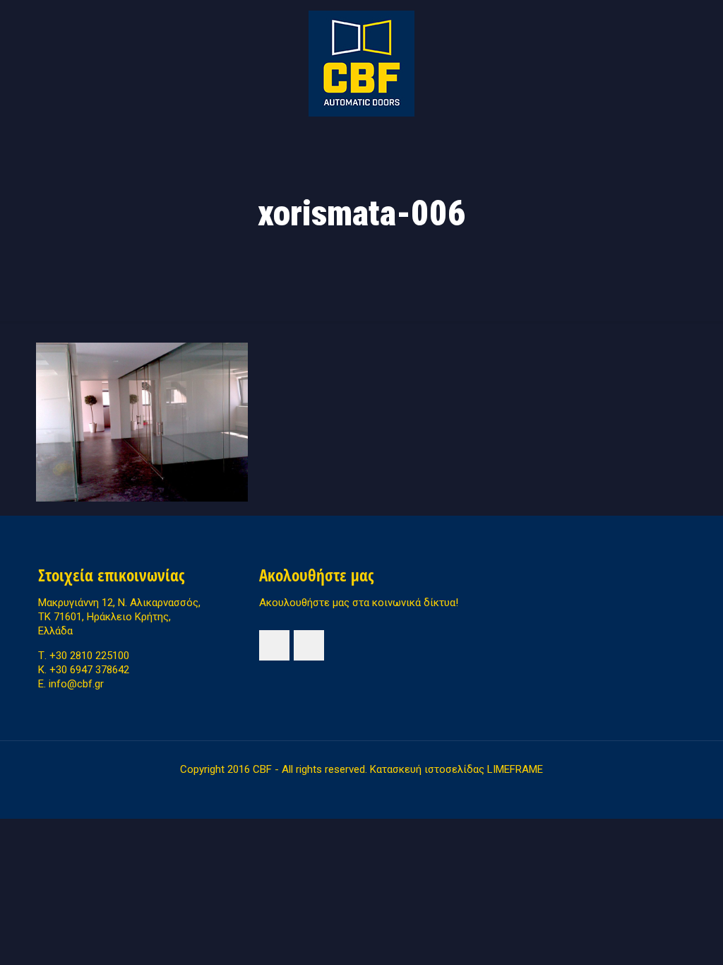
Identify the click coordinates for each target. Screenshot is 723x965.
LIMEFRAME (515, 769)
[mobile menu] (50, 147)
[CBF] (361, 63)
